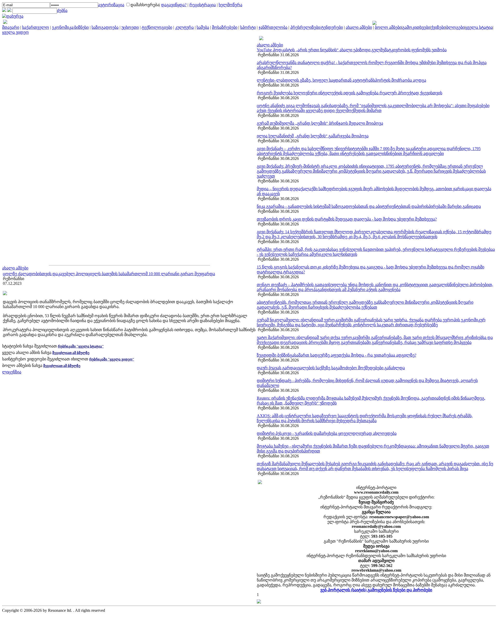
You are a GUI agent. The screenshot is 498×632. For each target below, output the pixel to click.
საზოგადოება (105, 27)
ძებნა (62, 10)
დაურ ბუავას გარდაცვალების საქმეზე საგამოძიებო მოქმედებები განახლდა (331, 368)
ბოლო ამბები (388, 27)
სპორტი (248, 27)
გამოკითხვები (416, 27)
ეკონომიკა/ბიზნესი (70, 27)
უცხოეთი (130, 27)
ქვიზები (438, 27)
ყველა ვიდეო (15, 32)
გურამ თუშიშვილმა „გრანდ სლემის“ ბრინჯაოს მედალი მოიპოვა (320, 123)
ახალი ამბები (359, 27)
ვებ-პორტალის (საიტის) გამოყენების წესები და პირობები (376, 590)
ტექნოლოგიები (157, 27)
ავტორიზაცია (111, 5)
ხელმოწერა (230, 5)
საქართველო (35, 27)
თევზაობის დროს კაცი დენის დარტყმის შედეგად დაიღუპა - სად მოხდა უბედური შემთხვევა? (347, 219)
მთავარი (10, 27)
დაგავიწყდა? (173, 5)
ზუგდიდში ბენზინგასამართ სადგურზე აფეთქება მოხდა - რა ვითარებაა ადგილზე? (336, 355)
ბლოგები (455, 27)
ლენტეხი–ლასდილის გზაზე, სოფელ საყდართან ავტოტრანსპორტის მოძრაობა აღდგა (341, 80)
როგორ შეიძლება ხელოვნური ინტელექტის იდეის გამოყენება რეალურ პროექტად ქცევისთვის (349, 93)
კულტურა (184, 27)
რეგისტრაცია (202, 5)
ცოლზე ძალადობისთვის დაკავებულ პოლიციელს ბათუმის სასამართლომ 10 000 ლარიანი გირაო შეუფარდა (109, 274)
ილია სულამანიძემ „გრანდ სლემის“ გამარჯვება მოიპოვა (313, 136)
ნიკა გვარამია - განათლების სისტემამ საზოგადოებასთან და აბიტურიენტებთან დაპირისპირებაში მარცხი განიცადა (369, 206)
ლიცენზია (11, 372)
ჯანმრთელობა (273, 27)
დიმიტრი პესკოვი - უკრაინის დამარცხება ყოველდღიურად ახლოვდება (327, 433)
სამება (203, 27)
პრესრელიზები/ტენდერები (316, 27)
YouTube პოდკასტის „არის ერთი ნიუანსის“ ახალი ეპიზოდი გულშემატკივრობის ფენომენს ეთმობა (352, 50)
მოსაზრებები (224, 27)
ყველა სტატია (479, 27)
